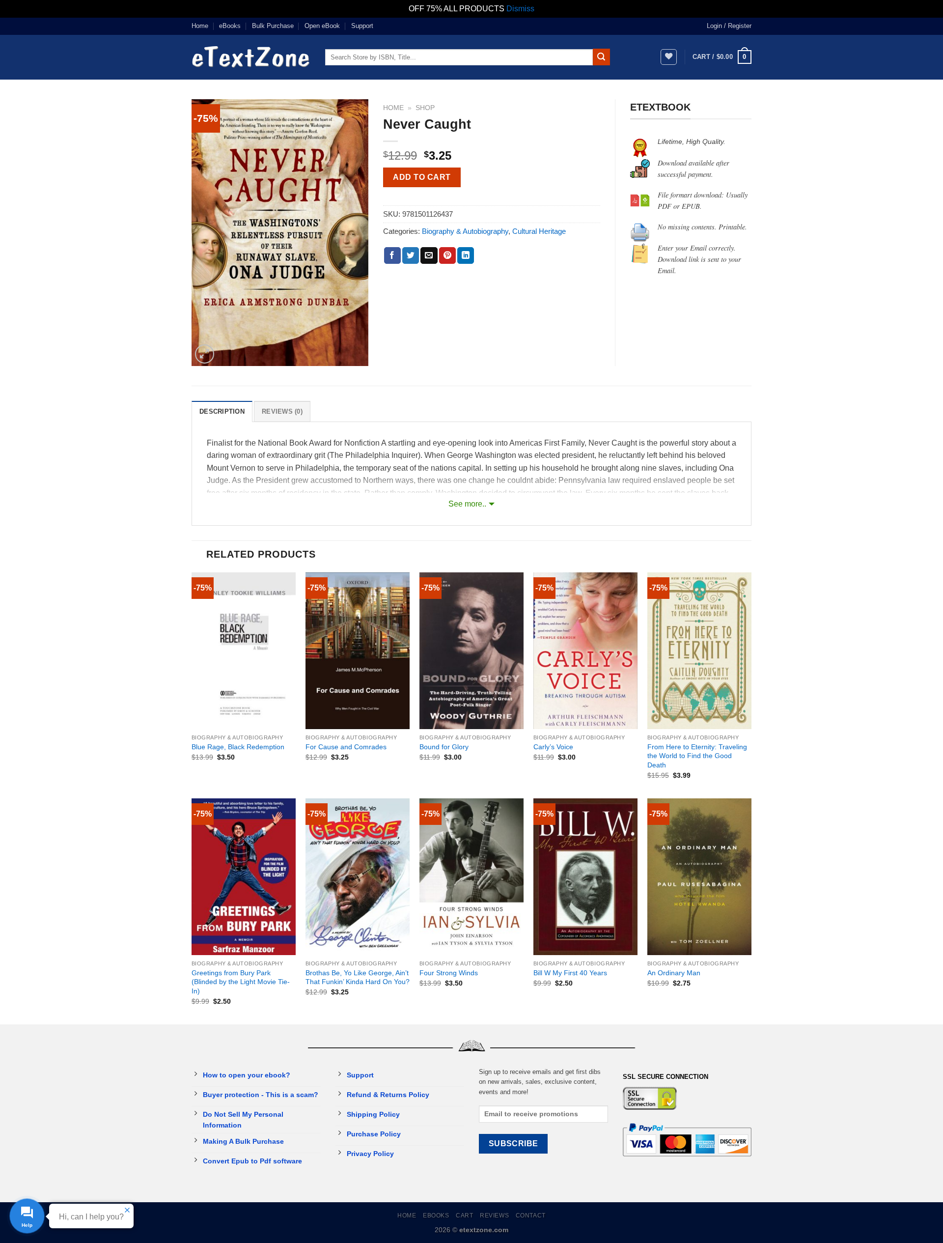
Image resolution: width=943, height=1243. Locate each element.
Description (222, 411)
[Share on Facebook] (392, 255)
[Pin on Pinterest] (447, 255)
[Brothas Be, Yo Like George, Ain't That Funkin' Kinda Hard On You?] (357, 876)
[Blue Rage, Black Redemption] (244, 650)
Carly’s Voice (553, 747)
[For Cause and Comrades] (357, 650)
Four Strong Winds (448, 973)
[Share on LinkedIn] (465, 255)
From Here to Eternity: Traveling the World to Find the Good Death (697, 756)
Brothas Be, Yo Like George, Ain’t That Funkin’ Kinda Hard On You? (357, 977)
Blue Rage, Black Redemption (238, 747)
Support (362, 25)
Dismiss (520, 8)
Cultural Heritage (539, 231)
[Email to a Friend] (428, 255)
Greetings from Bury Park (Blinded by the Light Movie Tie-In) (241, 982)
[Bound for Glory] (471, 650)
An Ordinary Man (673, 973)
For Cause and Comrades (346, 747)
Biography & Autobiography (465, 231)
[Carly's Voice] (585, 650)
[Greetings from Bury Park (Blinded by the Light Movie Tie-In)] (244, 876)
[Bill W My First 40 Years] (585, 876)
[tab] (222, 411)
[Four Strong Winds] (471, 876)
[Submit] (601, 57)
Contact (531, 1215)
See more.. (467, 504)
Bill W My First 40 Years (570, 973)
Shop (425, 108)
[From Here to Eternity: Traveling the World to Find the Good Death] (699, 650)
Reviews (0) (282, 411)
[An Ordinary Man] (699, 876)
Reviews (494, 1215)
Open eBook (322, 25)
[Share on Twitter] (410, 255)
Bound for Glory (444, 747)
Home (200, 25)
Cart (464, 1215)
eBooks (230, 25)
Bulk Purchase (273, 25)
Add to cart (421, 177)
